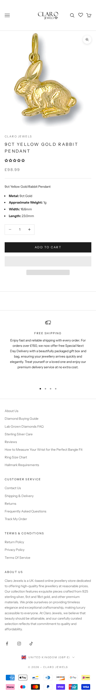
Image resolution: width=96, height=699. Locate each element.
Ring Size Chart (16, 457)
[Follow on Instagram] (19, 643)
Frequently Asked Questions (25, 511)
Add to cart (48, 247)
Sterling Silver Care (19, 434)
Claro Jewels (18, 136)
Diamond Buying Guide (21, 418)
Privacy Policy (14, 550)
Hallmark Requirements (22, 465)
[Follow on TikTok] (31, 643)
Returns (10, 503)
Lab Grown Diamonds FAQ (24, 426)
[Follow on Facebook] (7, 643)
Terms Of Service (17, 558)
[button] (15, 160)
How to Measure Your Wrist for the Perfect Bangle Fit (43, 449)
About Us (11, 411)
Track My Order (16, 519)
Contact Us (13, 488)
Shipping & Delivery (19, 496)
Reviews (11, 442)
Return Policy (14, 542)
